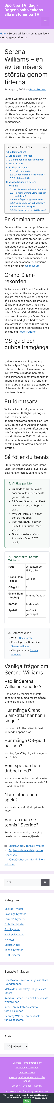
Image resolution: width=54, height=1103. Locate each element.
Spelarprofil (25, 638)
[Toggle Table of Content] (43, 147)
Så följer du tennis (19, 167)
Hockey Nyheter (14, 934)
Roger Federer (27, 331)
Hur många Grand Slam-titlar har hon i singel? (30, 194)
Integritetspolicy (33, 1062)
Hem (3, 33)
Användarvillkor (27, 1072)
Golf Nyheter (12, 929)
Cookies (27, 1085)
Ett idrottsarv (16, 163)
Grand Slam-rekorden (21, 155)
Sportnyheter (16, 845)
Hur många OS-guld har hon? (28, 199)
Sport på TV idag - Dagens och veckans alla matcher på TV (23, 10)
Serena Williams (20, 646)
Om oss (16, 1085)
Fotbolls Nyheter (14, 924)
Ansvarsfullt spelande (27, 1067)
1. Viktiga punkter (22, 171)
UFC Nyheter (12, 955)
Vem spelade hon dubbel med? (29, 203)
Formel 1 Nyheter (14, 919)
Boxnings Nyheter (15, 913)
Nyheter (9, 939)
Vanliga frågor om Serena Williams (22, 184)
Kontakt (38, 1085)
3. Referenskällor (22, 178)
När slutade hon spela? (25, 206)
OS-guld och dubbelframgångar (26, 159)
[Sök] (45, 882)
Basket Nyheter (13, 908)
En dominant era (17, 152)
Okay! (27, 1101)
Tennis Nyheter (35, 845)
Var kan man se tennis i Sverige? (30, 210)
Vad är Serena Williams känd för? (30, 189)
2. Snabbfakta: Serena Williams (29, 174)
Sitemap (17, 1062)
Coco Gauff (32, 265)
